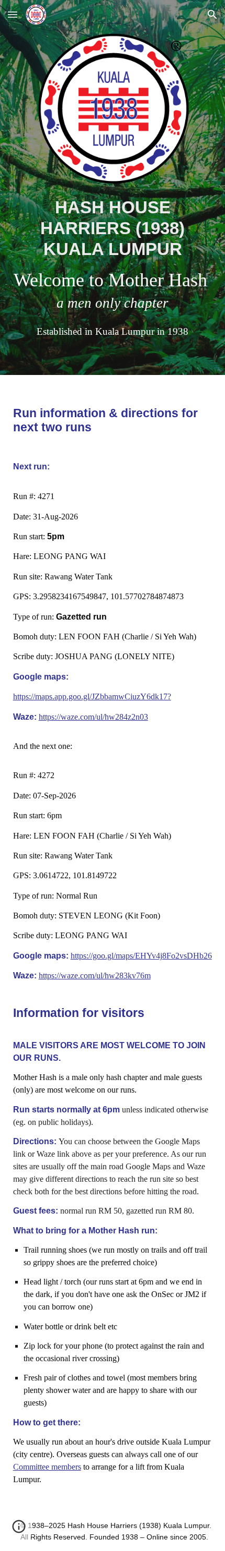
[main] (113, 267)
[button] (12, 14)
